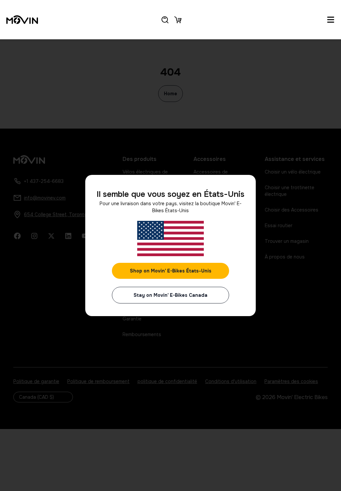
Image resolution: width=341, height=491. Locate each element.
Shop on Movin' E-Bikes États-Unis (170, 271)
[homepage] (22, 19)
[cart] (178, 20)
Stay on (170, 295)
